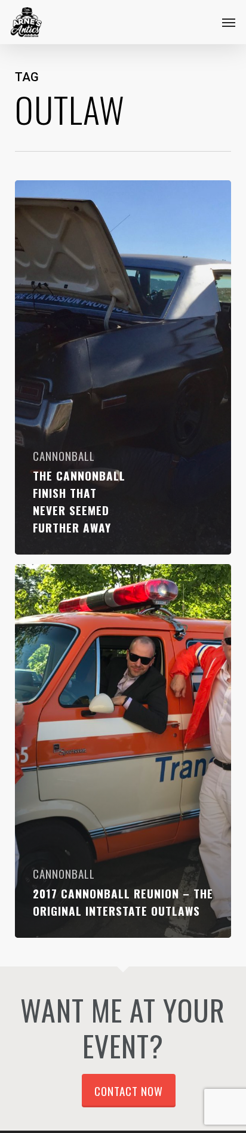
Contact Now (128, 1090)
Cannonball (64, 455)
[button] (228, 22)
